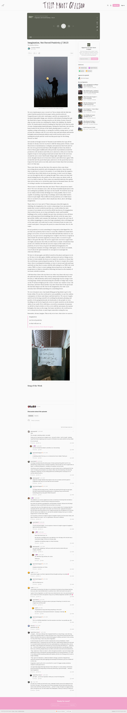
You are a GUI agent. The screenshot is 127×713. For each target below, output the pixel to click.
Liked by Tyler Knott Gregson (39, 523)
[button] (54, 26)
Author (34, 454)
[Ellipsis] (73, 431)
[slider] (63, 37)
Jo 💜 (34, 446)
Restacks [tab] (36, 415)
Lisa (31, 572)
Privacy (13, 711)
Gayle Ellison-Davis (35, 632)
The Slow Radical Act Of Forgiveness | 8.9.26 (89, 103)
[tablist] (33, 415)
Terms (16, 711)
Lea (31, 682)
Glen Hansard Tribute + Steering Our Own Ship (89, 122)
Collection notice (21, 711)
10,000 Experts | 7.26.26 (89, 127)
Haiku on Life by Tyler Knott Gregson (41, 327)
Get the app (68, 711)
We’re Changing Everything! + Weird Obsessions (90, 85)
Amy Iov (32, 625)
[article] (89, 86)
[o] (80, 86)
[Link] (26, 386)
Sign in (123, 5)
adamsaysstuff (34, 431)
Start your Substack (61, 711)
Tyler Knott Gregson (35, 47)
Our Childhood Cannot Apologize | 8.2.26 (89, 115)
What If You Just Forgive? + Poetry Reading (90, 97)
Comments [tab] (30, 415)
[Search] (107, 5)
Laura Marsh (33, 461)
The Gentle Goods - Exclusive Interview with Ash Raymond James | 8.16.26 (90, 91)
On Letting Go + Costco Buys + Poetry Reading (91, 109)
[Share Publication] (110, 5)
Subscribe (116, 5)
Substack (113, 711)
